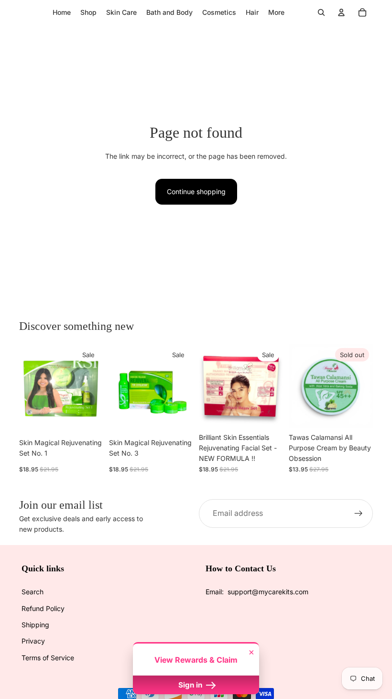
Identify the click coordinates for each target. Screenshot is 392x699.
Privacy (33, 641)
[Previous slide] (29, 386)
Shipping (35, 625)
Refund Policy (43, 608)
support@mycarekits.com (268, 592)
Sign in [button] (191, 684)
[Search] (321, 12)
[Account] (341, 12)
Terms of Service (48, 658)
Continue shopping (196, 191)
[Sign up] (358, 513)
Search (33, 592)
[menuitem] (276, 12)
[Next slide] (92, 386)
